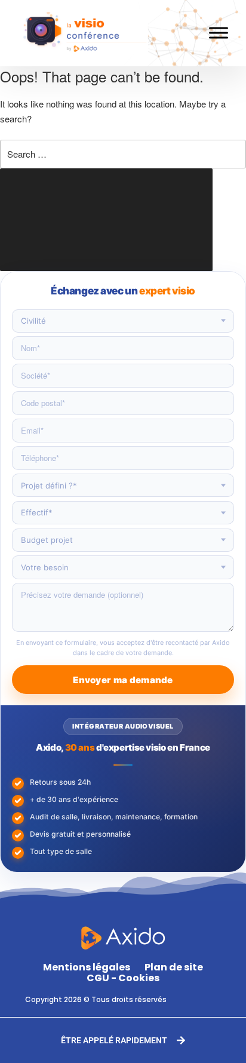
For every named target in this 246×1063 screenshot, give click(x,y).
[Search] (106, 219)
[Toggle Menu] (218, 33)
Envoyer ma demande (123, 680)
